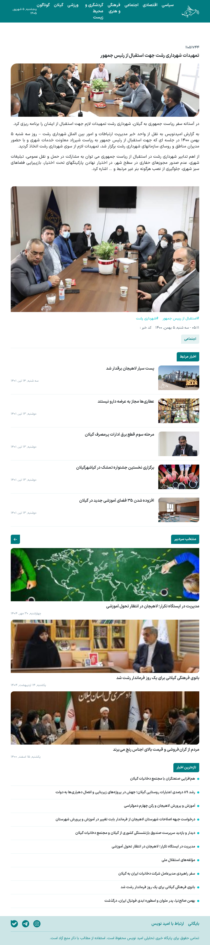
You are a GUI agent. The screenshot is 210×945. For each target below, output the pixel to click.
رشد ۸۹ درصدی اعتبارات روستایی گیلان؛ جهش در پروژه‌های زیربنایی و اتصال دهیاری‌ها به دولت (125, 792)
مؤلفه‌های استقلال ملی (178, 860)
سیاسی (168, 5)
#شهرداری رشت (147, 318)
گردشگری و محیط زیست (94, 11)
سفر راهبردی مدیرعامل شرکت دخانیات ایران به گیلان (156, 873)
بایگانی (193, 924)
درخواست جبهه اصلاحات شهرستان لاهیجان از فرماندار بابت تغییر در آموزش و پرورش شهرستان (125, 819)
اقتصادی (150, 5)
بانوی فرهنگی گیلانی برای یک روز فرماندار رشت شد (158, 887)
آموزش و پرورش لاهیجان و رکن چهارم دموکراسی (159, 806)
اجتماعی (131, 5)
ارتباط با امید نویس (167, 924)
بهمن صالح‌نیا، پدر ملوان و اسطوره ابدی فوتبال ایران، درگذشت (149, 901)
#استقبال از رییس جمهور (181, 318)
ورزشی (72, 5)
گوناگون (43, 5)
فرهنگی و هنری (114, 8)
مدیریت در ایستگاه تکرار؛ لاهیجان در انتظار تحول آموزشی (153, 846)
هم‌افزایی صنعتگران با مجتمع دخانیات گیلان (162, 778)
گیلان (58, 5)
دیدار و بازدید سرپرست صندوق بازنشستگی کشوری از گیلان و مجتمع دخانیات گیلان (135, 833)
